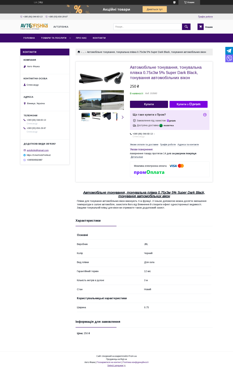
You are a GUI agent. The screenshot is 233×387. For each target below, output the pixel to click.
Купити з (182, 104)
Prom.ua (133, 356)
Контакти (99, 38)
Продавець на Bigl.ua (116, 359)
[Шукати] (186, 27)
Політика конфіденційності (136, 362)
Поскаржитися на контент (109, 362)
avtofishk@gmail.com (38, 150)
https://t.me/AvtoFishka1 (39, 155)
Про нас (81, 38)
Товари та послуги (53, 38)
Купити (149, 104)
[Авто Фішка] (34, 29)
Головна (29, 38)
